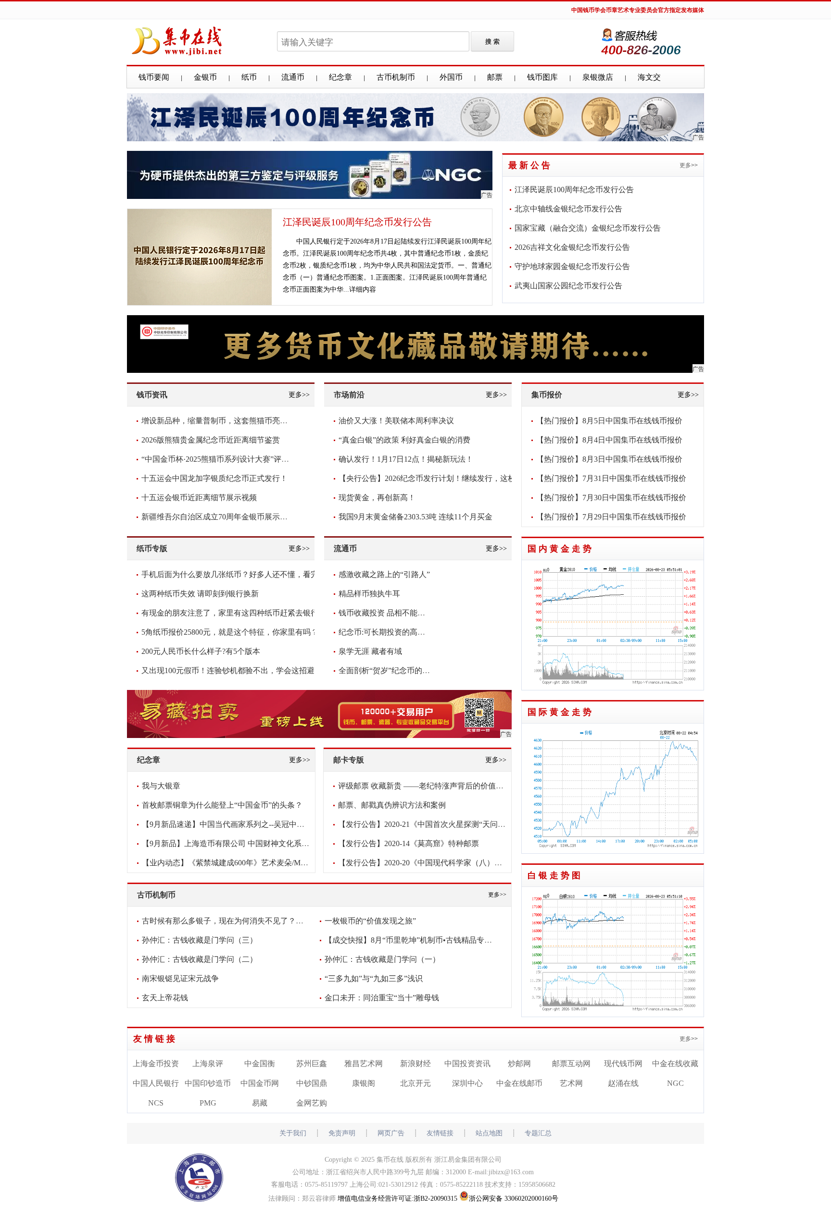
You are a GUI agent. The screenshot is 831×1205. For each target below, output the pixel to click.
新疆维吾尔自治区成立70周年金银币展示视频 (218, 517)
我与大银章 (161, 786)
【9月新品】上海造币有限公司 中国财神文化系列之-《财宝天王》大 (257, 843)
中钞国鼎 (311, 1083)
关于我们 (292, 1133)
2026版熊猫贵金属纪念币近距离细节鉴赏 (210, 440)
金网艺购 (311, 1103)
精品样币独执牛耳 (369, 594)
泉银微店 (597, 77)
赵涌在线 (623, 1083)
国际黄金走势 (561, 712)
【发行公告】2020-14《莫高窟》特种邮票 (408, 843)
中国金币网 (259, 1083)
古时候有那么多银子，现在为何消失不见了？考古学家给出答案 (249, 921)
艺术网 (571, 1083)
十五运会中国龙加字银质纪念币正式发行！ (214, 478)
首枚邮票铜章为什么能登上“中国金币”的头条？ (222, 805)
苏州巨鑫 (311, 1063)
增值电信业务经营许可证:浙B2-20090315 (397, 1198)
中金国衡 (259, 1063)
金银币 (205, 77)
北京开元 (415, 1083)
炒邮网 (519, 1063)
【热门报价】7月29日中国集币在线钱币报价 (611, 517)
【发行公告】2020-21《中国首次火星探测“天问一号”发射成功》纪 (450, 824)
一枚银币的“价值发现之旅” (370, 921)
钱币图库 (542, 77)
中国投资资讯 (467, 1063)
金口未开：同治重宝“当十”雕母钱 (382, 998)
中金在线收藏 (675, 1063)
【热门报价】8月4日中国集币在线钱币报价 (609, 440)
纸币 (249, 77)
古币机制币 (396, 77)
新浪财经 (415, 1063)
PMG (208, 1103)
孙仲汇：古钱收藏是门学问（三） (199, 940)
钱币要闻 (153, 77)
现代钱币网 (623, 1063)
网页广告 (391, 1133)
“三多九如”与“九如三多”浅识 (374, 978)
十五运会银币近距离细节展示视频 (199, 497)
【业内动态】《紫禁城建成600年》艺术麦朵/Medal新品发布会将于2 (256, 863)
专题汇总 (538, 1133)
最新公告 (530, 165)
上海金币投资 (156, 1063)
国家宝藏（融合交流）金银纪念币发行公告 (588, 228)
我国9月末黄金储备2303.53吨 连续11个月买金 (415, 517)
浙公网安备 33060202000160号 (513, 1198)
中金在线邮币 (519, 1083)
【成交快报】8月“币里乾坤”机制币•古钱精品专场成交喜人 (424, 940)
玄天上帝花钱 (165, 998)
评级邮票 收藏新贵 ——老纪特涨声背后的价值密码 (424, 786)
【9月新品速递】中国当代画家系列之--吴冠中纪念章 (231, 824)
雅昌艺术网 (363, 1063)
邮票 (495, 77)
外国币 (451, 77)
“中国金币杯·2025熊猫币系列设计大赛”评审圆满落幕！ (234, 459)
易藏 (259, 1103)
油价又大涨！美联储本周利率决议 (396, 421)
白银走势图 (555, 875)
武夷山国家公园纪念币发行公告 (568, 286)
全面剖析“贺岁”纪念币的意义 (388, 670)
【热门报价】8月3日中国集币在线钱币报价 (609, 459)
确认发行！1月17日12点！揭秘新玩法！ (406, 459)
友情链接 (155, 1039)
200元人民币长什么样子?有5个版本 (200, 651)
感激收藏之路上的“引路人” (384, 574)
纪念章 (340, 77)
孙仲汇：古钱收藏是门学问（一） (382, 959)
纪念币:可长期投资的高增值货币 (393, 632)
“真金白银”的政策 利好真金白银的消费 (404, 440)
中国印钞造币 (208, 1083)
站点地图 (489, 1133)
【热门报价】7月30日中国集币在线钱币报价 (611, 497)
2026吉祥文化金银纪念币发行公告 (572, 247)
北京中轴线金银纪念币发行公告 (568, 209)
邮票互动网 (571, 1063)
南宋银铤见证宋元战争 (180, 978)
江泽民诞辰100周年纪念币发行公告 (357, 222)
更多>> (689, 165)
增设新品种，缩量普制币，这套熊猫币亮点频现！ (226, 421)
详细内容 (362, 289)
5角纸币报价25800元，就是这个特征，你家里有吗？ (229, 632)
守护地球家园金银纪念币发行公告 (572, 266)
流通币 (292, 77)
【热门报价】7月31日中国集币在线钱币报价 (611, 478)
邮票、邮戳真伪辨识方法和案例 (392, 805)
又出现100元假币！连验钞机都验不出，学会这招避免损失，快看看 (254, 670)
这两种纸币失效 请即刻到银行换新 (200, 594)
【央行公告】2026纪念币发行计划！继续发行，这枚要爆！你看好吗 (454, 478)
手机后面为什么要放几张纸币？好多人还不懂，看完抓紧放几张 (249, 574)
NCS (156, 1103)
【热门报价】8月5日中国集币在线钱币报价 (609, 421)
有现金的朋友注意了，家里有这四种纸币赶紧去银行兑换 (237, 613)
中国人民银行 (156, 1083)
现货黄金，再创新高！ (377, 497)
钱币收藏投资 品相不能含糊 (386, 613)
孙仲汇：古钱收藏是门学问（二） (199, 959)
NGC (675, 1083)
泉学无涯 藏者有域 (370, 651)
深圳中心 (467, 1083)
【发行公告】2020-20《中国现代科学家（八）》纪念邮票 (435, 863)
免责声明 (341, 1133)
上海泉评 (207, 1063)
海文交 (649, 77)
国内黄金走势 (561, 548)
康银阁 (363, 1083)
